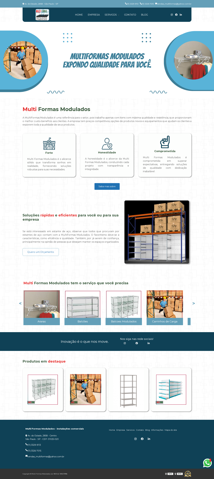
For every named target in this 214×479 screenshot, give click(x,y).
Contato (130, 14)
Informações (157, 430)
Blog (144, 14)
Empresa (94, 14)
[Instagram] (172, 15)
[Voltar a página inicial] (42, 14)
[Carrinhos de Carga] (85, 389)
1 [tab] (107, 95)
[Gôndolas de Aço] (171, 389)
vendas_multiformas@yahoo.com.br (174, 4)
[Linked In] (181, 15)
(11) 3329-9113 (132, 4)
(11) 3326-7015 (148, 4)
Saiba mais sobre (107, 186)
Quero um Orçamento (40, 252)
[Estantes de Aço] (128, 389)
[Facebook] (176, 15)
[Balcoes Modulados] (42, 389)
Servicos (111, 14)
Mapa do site (171, 430)
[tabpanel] (107, 60)
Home (79, 14)
